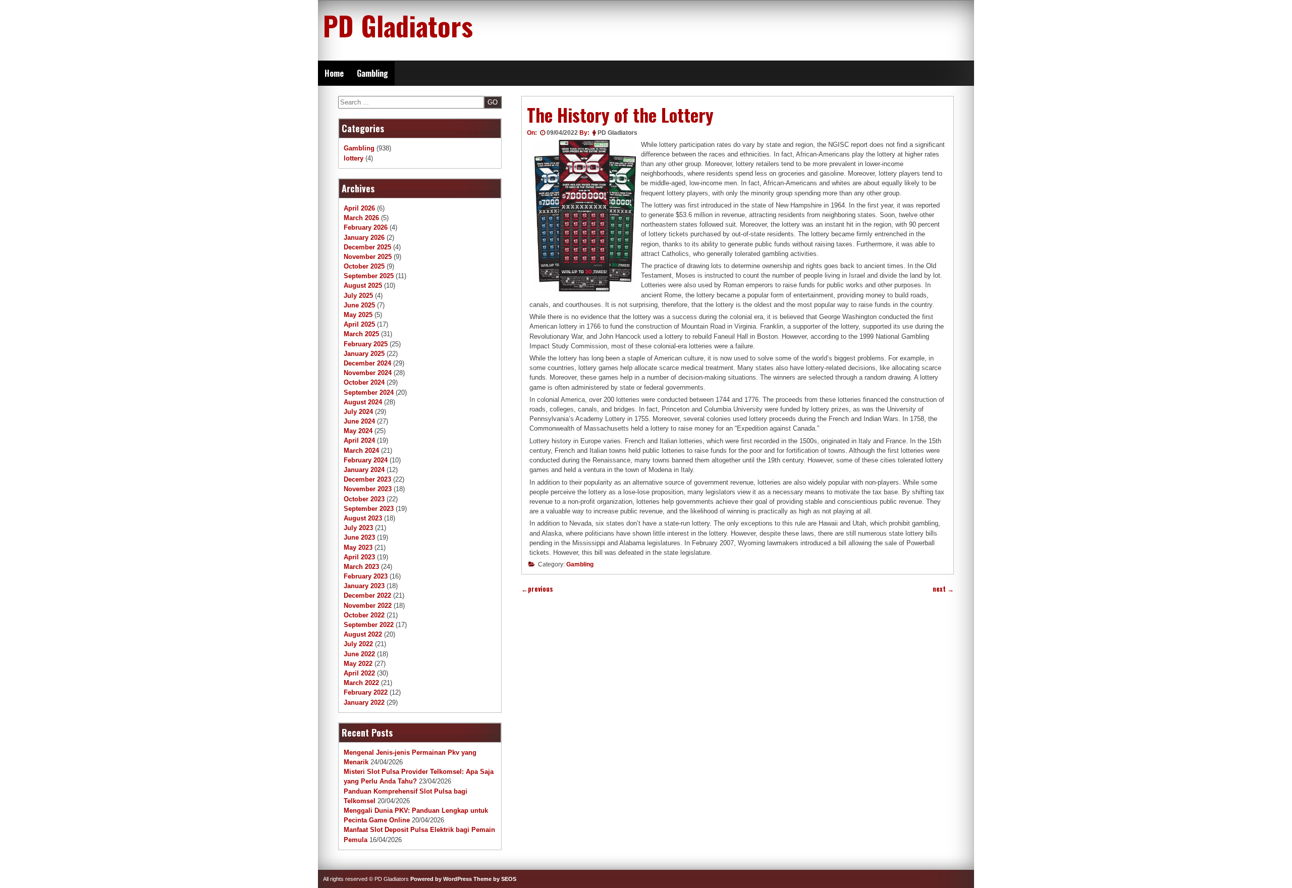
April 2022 (359, 673)
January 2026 (364, 237)
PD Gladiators (398, 25)
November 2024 (368, 373)
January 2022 (364, 702)
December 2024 (367, 363)
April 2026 (359, 208)
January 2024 (364, 470)
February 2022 (366, 692)
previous (537, 589)
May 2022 (358, 663)
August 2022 (363, 634)
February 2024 (366, 460)
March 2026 (361, 218)
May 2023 (358, 547)
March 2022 (361, 683)
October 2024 (364, 382)
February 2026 (366, 227)
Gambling (372, 73)
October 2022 (364, 615)
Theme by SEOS (494, 879)
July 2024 (358, 411)
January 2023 (364, 586)
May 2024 (358, 431)
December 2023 (367, 479)
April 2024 (359, 440)
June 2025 (359, 305)
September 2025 (369, 276)
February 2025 (366, 344)
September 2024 (369, 392)
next (943, 589)
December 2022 (367, 595)
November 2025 (368, 256)
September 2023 (369, 508)
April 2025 (359, 324)
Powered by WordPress (441, 879)
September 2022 (369, 625)
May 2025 (358, 315)
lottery (353, 158)
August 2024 (363, 402)
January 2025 (364, 353)
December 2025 (367, 247)
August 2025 (363, 285)
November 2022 (368, 605)
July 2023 (358, 528)
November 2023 (368, 489)
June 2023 (359, 537)
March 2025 (361, 334)
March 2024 (361, 450)
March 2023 (361, 566)
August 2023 (363, 518)
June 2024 (359, 421)
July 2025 (358, 295)
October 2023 (364, 499)
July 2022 (358, 644)
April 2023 (359, 557)
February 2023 (366, 576)
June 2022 (359, 654)
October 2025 (364, 266)
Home (334, 73)
